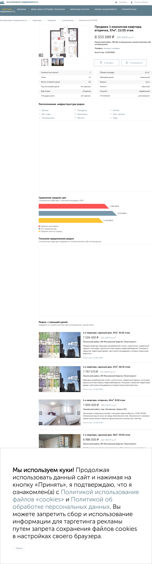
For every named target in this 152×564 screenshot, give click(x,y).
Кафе (115, 118)
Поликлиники (47, 118)
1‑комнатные (68, 20)
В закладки (108, 63)
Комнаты (21, 9)
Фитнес (80, 118)
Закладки (123, 2)
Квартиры (7, 9)
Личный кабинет (141, 2)
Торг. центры (118, 114)
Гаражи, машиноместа (105, 9)
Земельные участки (79, 9)
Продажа (52, 20)
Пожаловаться (136, 63)
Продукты (82, 110)
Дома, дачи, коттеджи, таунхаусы (48, 9)
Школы (44, 110)
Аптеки (115, 110)
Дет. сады (46, 114)
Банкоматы (82, 114)
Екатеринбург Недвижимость (13, 20)
